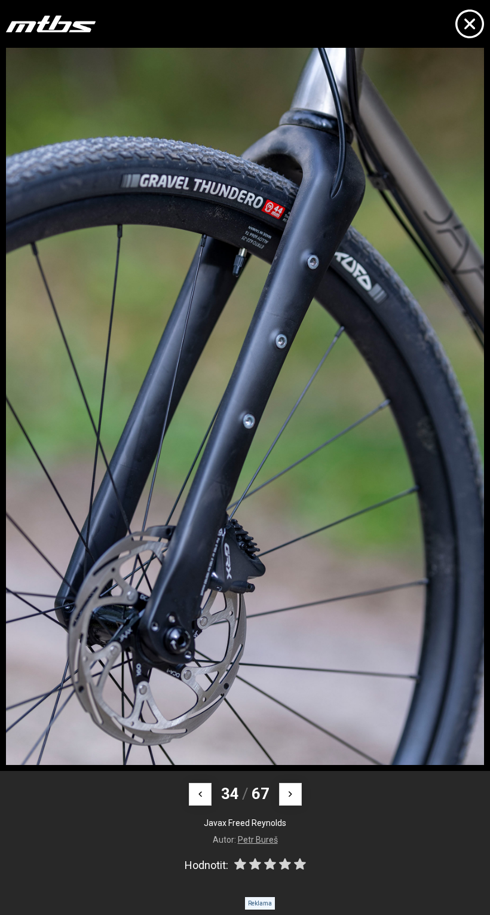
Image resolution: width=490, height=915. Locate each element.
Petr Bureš (258, 839)
